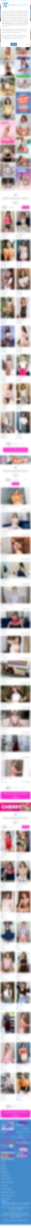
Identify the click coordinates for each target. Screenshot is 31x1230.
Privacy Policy (7, 38)
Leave (27, 44)
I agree (14, 44)
